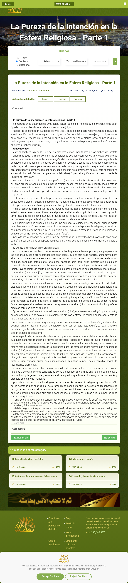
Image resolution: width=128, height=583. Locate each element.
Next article (109, 437)
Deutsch (78, 99)
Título (23, 57)
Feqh (68, 518)
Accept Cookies (50, 576)
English (45, 99)
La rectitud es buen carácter (29, 459)
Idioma (7, 4)
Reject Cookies (78, 576)
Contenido (24, 61)
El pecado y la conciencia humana (88, 476)
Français (61, 99)
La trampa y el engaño (82, 459)
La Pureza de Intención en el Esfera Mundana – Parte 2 (42, 476)
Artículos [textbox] (48, 61)
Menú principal (63, 4)
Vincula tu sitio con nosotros (71, 544)
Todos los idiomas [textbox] (75, 61)
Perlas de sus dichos (39, 90)
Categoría (24, 64)
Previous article (20, 437)
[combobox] (49, 61)
